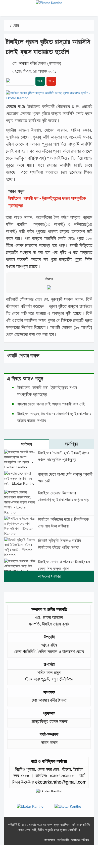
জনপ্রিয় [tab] (71, 444)
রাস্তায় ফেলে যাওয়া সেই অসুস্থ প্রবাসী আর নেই (51, 404)
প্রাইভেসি (63, 840)
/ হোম (14, 25)
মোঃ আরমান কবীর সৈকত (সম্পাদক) (36, 63)
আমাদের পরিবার (80, 840)
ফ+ (40, 81)
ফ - (51, 81)
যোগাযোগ (49, 840)
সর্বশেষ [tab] (26, 444)
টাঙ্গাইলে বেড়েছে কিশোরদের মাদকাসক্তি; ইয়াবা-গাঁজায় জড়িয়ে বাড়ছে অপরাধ (65, 500)
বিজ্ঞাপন (49, 279)
